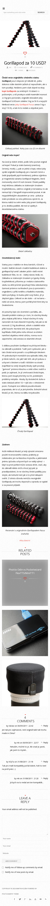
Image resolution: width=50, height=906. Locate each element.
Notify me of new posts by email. (19, 872)
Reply (45, 725)
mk (10, 67)
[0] (25, 52)
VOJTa (11, 761)
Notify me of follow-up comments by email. (24, 867)
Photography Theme (10, 894)
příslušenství (24, 541)
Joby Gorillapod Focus (24, 104)
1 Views (20, 70)
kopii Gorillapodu (9, 91)
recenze (32, 70)
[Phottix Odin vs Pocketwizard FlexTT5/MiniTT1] (25, 583)
